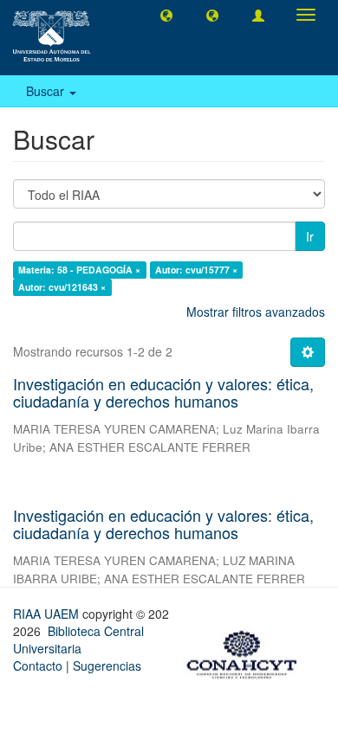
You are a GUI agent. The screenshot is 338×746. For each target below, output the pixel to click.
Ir (310, 236)
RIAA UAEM (47, 613)
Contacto (37, 665)
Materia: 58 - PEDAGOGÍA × (79, 269)
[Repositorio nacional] (247, 651)
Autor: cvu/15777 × (196, 269)
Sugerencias (107, 665)
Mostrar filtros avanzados (255, 311)
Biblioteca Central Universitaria (78, 639)
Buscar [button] (47, 91)
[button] (166, 14)
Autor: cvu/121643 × (62, 286)
